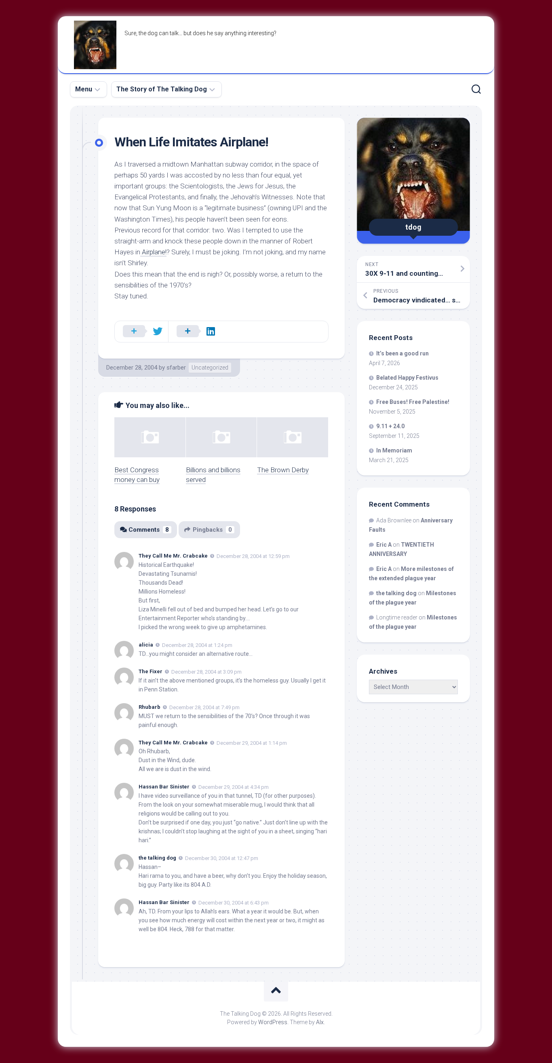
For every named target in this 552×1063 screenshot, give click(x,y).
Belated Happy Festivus (407, 377)
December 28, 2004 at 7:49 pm (204, 707)
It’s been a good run (402, 353)
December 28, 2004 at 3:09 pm (206, 672)
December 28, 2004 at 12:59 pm (253, 556)
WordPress (272, 1022)
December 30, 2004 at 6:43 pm (233, 903)
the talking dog (157, 858)
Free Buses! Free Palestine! (412, 402)
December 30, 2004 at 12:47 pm (221, 858)
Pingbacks (212, 529)
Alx (320, 1022)
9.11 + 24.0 (390, 426)
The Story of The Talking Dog (161, 89)
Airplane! (153, 252)
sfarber (176, 367)
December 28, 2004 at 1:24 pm (197, 645)
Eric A (384, 544)
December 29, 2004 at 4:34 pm (233, 787)
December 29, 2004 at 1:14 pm (252, 743)
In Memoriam (394, 450)
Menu (83, 89)
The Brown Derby (283, 470)
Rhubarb (149, 707)
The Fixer (150, 671)
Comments (149, 529)
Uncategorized (210, 367)
